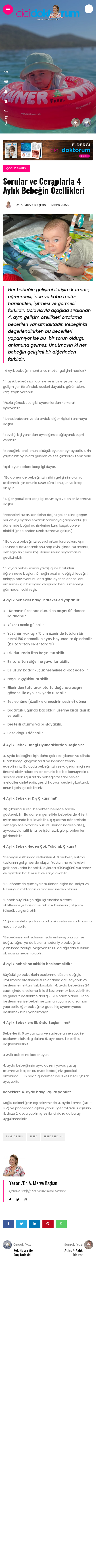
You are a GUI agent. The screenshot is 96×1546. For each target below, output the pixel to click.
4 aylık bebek (14, 1136)
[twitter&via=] (6, 101)
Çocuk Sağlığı (16, 168)
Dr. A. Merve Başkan (31, 205)
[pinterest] (6, 81)
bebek (33, 1136)
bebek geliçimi (53, 1136)
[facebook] (6, 111)
